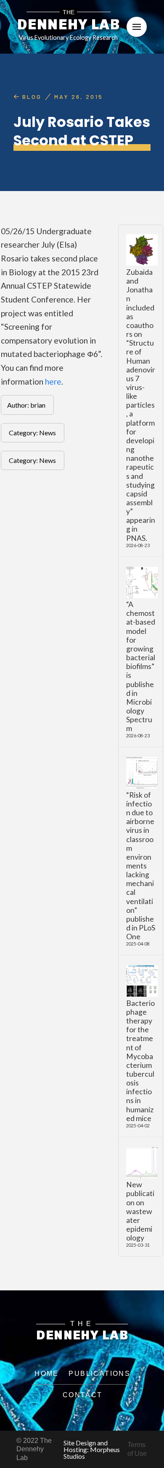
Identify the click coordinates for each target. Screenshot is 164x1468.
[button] (137, 27)
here (53, 381)
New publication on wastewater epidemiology (140, 1211)
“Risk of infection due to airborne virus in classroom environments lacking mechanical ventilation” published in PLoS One (140, 866)
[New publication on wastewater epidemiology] (142, 1163)
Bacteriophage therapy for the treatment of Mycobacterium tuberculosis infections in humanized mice (140, 1061)
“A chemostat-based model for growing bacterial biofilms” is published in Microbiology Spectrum (140, 666)
